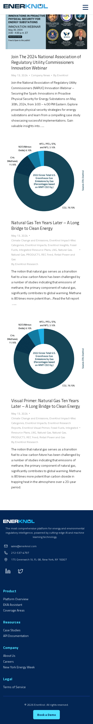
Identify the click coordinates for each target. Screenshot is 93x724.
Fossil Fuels (57, 428)
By (60, 75)
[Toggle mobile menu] (85, 7)
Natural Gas (65, 250)
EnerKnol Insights (58, 245)
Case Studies (12, 630)
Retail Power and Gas (52, 437)
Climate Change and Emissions (29, 240)
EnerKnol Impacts (35, 245)
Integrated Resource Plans (35, 250)
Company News (40, 75)
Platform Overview (15, 599)
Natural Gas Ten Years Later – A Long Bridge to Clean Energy (45, 225)
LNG (54, 250)
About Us (9, 655)
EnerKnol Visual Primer (35, 428)
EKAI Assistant (12, 604)
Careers (8, 661)
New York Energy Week (19, 667)
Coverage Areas (14, 610)
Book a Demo (46, 714)
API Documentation (16, 635)
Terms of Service (14, 687)
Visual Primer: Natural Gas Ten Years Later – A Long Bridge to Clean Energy (45, 403)
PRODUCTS (33, 254)
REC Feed (47, 254)
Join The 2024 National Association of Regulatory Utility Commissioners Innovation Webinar (46, 62)
